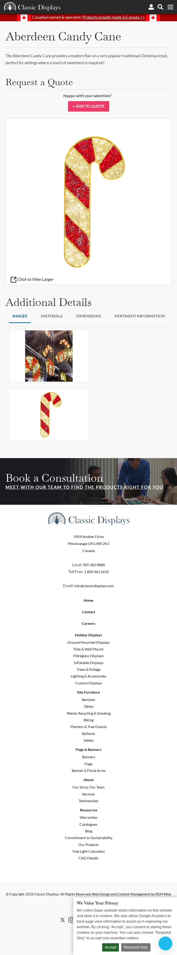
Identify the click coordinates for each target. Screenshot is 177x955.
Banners (88, 757)
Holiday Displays (88, 635)
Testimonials (88, 800)
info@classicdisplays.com (94, 585)
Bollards (88, 733)
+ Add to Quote (89, 106)
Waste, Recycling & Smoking (89, 713)
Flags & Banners (88, 749)
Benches (88, 699)
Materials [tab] (51, 316)
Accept (110, 947)
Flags (88, 764)
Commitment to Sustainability (88, 837)
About (88, 780)
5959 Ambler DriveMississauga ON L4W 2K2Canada (88, 543)
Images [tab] (19, 316)
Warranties (88, 817)
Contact (88, 612)
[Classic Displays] (31, 6)
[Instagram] (71, 920)
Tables (89, 706)
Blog (88, 831)
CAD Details (88, 858)
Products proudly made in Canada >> (113, 17)
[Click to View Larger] (88, 201)
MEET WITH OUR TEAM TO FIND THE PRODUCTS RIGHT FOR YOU (84, 487)
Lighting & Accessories (88, 676)
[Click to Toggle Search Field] (160, 7)
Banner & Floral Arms (89, 770)
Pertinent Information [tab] (140, 316)
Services (88, 794)
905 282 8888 (94, 564)
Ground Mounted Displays (88, 642)
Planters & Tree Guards (88, 726)
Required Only (136, 947)
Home (89, 600)
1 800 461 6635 (96, 571)
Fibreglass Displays (88, 655)
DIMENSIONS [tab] (88, 316)
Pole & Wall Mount (88, 649)
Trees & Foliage (88, 669)
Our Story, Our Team (88, 787)
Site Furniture (88, 692)
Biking (89, 720)
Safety (89, 740)
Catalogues (88, 824)
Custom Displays (88, 683)
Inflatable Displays (88, 662)
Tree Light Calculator (88, 851)
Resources (88, 810)
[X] (62, 919)
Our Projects (88, 844)
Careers (88, 623)
